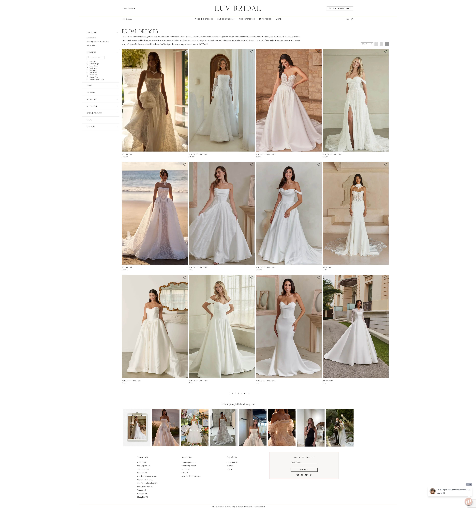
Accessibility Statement (245, 506)
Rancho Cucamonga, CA (146, 476)
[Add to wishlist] (185, 52)
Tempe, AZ (141, 490)
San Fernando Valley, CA (147, 483)
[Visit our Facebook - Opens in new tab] (297, 475)
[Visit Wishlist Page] (348, 19)
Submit (304, 469)
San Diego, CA (143, 469)
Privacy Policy (231, 506)
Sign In (229, 469)
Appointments (232, 462)
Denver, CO (142, 462)
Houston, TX (142, 493)
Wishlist (230, 466)
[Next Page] (249, 393)
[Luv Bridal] (238, 8)
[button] (129, 8)
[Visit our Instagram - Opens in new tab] (302, 475)
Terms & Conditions (217, 506)
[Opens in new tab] (136, 427)
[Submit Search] (124, 19)
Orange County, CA (145, 479)
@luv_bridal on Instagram (242, 404)
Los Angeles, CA (143, 466)
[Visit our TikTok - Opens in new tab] (311, 475)
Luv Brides (186, 469)
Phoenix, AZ (142, 472)
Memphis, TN (142, 497)
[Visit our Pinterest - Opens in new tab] (306, 475)
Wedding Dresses (189, 462)
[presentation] (155, 100)
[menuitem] (132, 19)
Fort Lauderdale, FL (145, 486)
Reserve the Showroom (191, 476)
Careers (185, 472)
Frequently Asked (189, 466)
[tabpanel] (136, 427)
